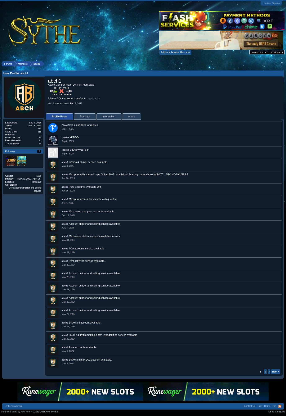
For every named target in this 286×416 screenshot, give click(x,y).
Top (274, 406)
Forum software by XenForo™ (30, 411)
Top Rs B (67, 150)
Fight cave (36, 182)
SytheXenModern (13, 406)
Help (260, 406)
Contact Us (249, 406)
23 (40, 143)
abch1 (65, 162)
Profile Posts (59, 116)
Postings (85, 116)
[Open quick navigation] (281, 63)
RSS (279, 406)
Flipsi (65, 125)
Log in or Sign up (271, 3)
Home (267, 406)
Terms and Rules (276, 411)
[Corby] (10, 161)
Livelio (65, 137)
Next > (275, 371)
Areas (131, 116)
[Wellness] (21, 161)
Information (109, 116)
